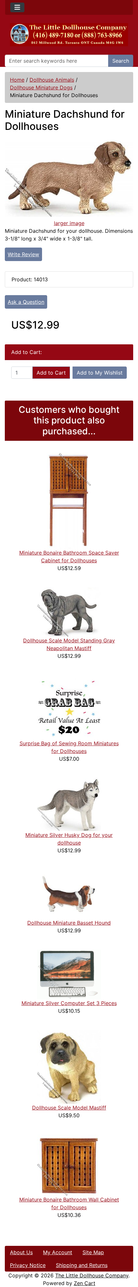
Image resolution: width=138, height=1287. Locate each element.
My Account (57, 1252)
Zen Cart (84, 1283)
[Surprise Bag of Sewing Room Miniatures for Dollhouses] (69, 707)
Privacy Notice (28, 1265)
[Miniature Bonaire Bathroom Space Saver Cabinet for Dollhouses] (69, 500)
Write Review (23, 254)
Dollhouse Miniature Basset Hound (69, 923)
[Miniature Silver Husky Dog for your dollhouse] (69, 804)
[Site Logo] (69, 34)
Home (17, 80)
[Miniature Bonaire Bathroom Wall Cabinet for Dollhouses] (69, 1165)
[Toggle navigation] (17, 7)
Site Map (93, 1252)
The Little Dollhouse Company (91, 1275)
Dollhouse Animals (52, 80)
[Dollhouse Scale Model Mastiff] (69, 1066)
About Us (21, 1252)
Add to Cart (51, 372)
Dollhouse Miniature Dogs (41, 87)
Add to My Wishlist (100, 372)
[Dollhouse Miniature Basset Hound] (69, 894)
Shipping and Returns (82, 1265)
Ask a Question (26, 302)
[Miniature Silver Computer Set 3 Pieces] (69, 974)
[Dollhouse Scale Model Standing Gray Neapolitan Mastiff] (69, 611)
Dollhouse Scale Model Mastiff (69, 1107)
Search (120, 61)
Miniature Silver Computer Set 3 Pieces (69, 1003)
